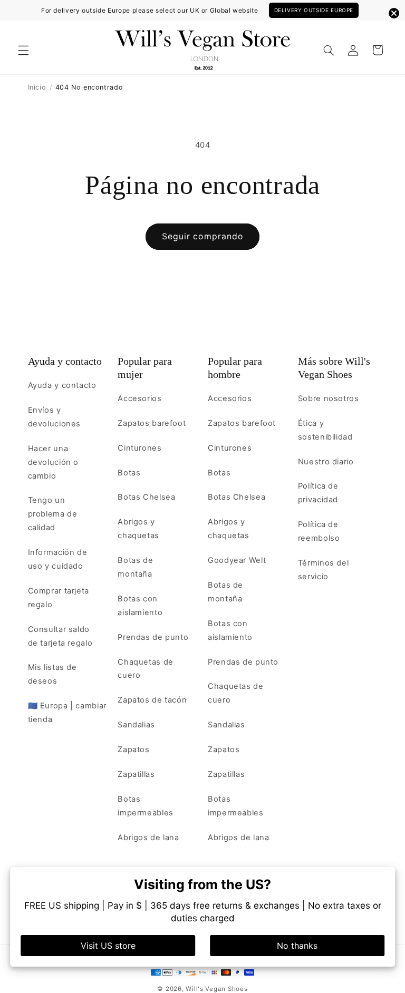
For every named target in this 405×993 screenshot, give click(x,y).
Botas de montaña (135, 567)
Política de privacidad (318, 492)
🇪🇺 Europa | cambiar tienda (67, 712)
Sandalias (136, 724)
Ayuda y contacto (65, 361)
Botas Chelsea (146, 497)
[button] (23, 50)
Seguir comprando (202, 236)
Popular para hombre (235, 367)
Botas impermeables (145, 805)
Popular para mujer (145, 367)
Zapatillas (136, 774)
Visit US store (108, 945)
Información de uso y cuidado (58, 559)
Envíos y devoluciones (54, 417)
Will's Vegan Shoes (216, 988)
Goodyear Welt (237, 560)
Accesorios (139, 398)
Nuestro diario (326, 461)
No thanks (297, 945)
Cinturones (139, 448)
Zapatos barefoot (152, 423)
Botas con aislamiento (140, 605)
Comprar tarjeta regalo (58, 597)
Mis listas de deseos (52, 674)
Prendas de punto (153, 637)
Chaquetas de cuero (145, 668)
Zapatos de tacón (152, 700)
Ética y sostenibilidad (325, 430)
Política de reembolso (319, 531)
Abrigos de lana (148, 837)
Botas (129, 473)
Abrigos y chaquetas (138, 528)
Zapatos (133, 749)
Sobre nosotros (328, 398)
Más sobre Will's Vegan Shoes (334, 367)
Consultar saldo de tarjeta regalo (60, 636)
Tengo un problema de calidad (53, 513)
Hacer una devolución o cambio (53, 462)
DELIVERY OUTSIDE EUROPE (314, 10)
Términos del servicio (323, 569)
